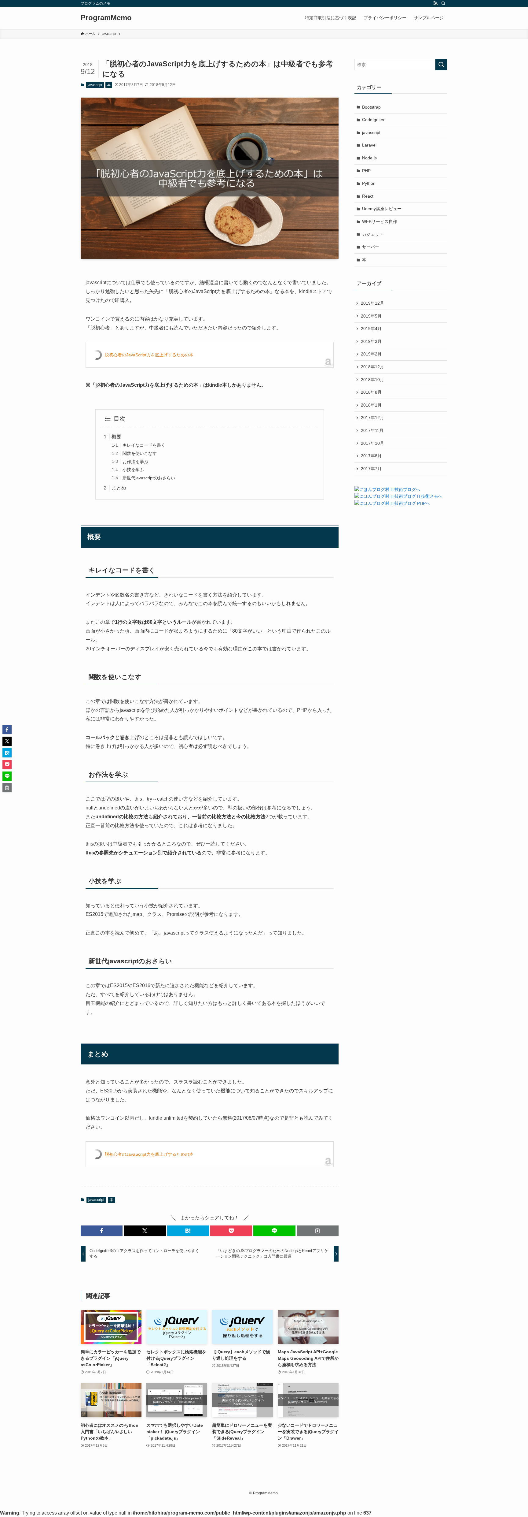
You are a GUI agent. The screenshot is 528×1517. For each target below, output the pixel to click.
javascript (95, 85)
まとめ (119, 487)
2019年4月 (371, 328)
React (367, 196)
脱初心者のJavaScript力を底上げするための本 (149, 354)
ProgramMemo (106, 17)
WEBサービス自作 (379, 221)
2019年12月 (372, 303)
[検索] (443, 3)
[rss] (435, 3)
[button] (102, 1230)
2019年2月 (371, 353)
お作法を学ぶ (135, 461)
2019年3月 (371, 341)
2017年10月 (372, 443)
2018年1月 (371, 405)
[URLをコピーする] (318, 1230)
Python (369, 183)
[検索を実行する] (441, 64)
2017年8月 (371, 455)
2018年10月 (372, 379)
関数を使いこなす (140, 453)
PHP (366, 170)
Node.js (369, 157)
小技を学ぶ (133, 469)
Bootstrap (371, 107)
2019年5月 (371, 316)
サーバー (370, 246)
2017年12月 (372, 417)
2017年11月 (372, 430)
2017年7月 (371, 468)
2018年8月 (371, 392)
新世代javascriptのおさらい (149, 477)
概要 (116, 436)
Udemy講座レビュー (382, 208)
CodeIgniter (373, 119)
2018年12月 (372, 366)
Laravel (369, 145)
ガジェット (372, 234)
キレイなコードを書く (144, 445)
